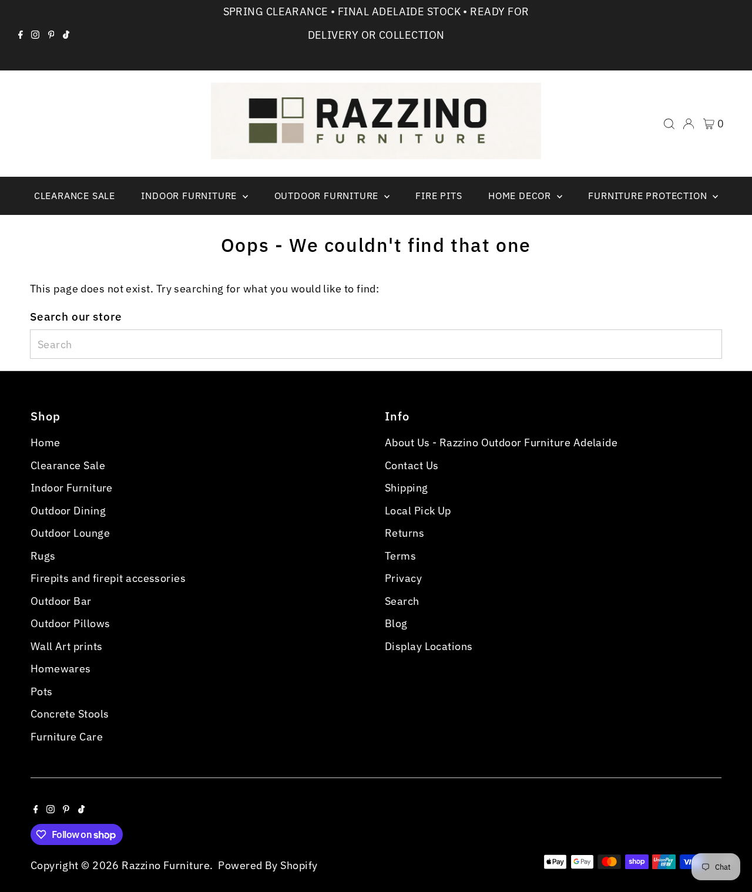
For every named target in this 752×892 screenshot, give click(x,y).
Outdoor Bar (61, 601)
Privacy (403, 578)
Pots (42, 691)
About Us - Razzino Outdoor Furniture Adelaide (501, 442)
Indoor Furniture (190, 195)
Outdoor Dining (68, 510)
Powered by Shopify (267, 865)
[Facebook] (20, 35)
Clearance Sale (74, 195)
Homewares (61, 668)
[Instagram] (35, 35)
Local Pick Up (418, 510)
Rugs (43, 556)
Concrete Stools (70, 714)
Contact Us (412, 465)
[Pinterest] (51, 35)
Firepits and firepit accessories (108, 578)
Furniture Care (67, 736)
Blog (396, 623)
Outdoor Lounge (70, 533)
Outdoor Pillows (70, 623)
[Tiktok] (66, 35)
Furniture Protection (649, 195)
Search (402, 601)
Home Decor (521, 195)
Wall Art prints (67, 646)
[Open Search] (669, 124)
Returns (404, 533)
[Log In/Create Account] (688, 124)
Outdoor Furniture (327, 195)
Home (46, 442)
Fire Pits (438, 195)
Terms (400, 556)
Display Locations (429, 646)
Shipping (406, 487)
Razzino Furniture (166, 865)
